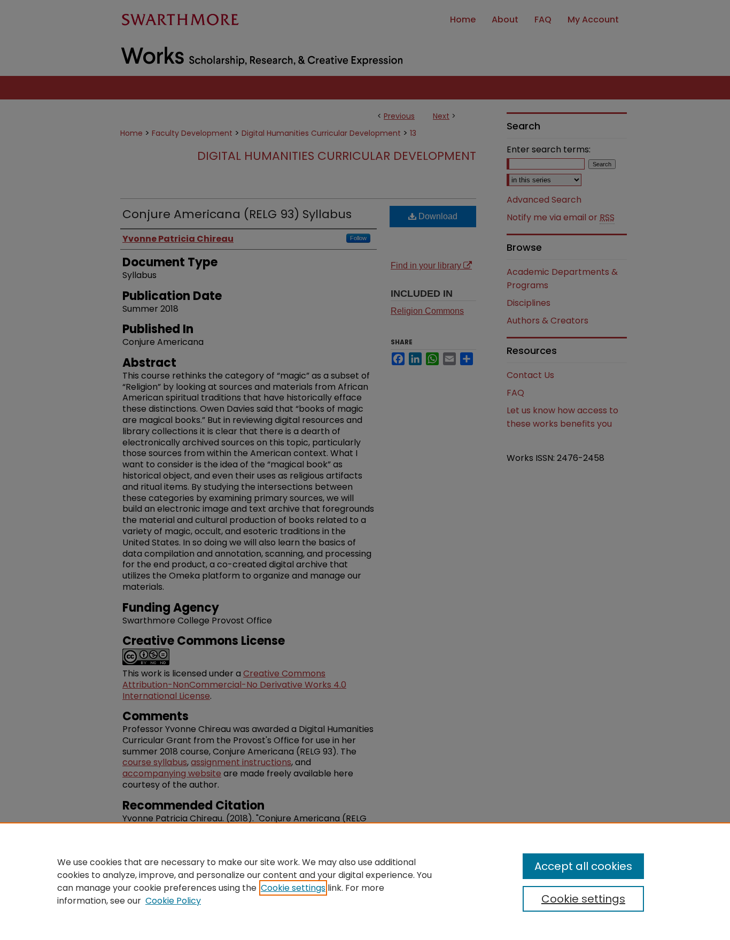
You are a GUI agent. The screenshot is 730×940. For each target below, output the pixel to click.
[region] (365, 881)
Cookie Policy (173, 901)
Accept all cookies (583, 866)
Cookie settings (293, 888)
